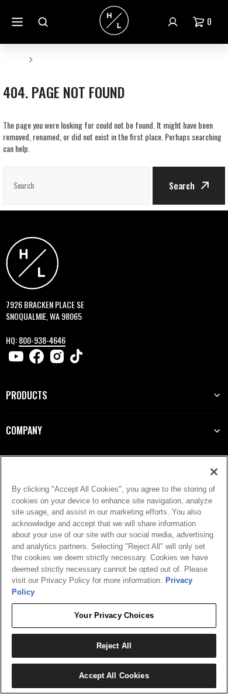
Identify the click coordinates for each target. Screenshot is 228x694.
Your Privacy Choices (114, 615)
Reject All (114, 645)
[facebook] (36, 356)
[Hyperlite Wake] (114, 21)
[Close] (214, 472)
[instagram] (57, 356)
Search (182, 185)
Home (13, 59)
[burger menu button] (19, 21)
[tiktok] (77, 356)
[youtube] (16, 356)
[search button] (44, 21)
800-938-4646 (42, 340)
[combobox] (76, 186)
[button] (204, 21)
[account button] (174, 21)
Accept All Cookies (113, 675)
